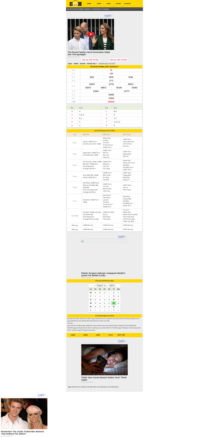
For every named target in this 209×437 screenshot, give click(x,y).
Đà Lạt (105, 214)
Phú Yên (126, 146)
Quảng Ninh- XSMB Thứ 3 (91, 153)
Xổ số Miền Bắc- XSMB (90, 155)
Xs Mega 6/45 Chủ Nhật (91, 219)
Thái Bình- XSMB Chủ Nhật (92, 212)
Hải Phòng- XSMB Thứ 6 (91, 183)
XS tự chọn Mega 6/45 (90, 190)
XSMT (109, 3)
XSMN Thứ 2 (107, 147)
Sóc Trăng (106, 169)
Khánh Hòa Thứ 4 (129, 163)
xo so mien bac (102, 387)
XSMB (89, 3)
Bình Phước (107, 195)
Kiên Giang (106, 217)
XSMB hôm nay (88, 225)
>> (107, 285)
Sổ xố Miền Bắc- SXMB (90, 175)
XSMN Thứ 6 (107, 184)
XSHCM (82, 64)
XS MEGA (127, 3)
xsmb (83, 387)
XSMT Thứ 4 (127, 170)
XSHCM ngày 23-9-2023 (107, 64)
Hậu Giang (106, 197)
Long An (105, 200)
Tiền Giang (106, 219)
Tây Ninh (106, 180)
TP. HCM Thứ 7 (108, 204)
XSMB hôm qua (88, 229)
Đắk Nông (126, 196)
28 (91, 292)
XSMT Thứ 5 (127, 173)
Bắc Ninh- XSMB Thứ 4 (90, 164)
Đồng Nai (106, 164)
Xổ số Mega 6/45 (88, 166)
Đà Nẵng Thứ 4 (128, 167)
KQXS (70, 64)
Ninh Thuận (127, 190)
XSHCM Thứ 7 (92, 64)
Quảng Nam (127, 154)
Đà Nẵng (126, 165)
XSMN (99, 3)
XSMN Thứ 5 (107, 173)
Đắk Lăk (126, 156)
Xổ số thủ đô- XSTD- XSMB (92, 144)
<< (95, 285)
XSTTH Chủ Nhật (128, 219)
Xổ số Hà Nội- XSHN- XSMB (92, 162)
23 (114, 303)
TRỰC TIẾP (121, 335)
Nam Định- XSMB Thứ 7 (91, 200)
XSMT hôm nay (128, 225)
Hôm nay (75, 225)
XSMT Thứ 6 (127, 185)
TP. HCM (106, 143)
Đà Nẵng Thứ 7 (128, 203)
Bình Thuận (107, 175)
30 (114, 306)
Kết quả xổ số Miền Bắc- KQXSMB (91, 186)
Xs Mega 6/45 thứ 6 (89, 192)
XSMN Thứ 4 (107, 162)
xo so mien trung (112, 387)
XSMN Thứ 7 (107, 207)
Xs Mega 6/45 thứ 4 (89, 169)
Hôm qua (75, 229)
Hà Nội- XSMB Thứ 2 (90, 142)
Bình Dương (107, 189)
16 (114, 299)
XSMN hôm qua (108, 229)
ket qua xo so (76, 387)
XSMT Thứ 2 (127, 139)
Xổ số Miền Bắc (88, 214)
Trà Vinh (106, 186)
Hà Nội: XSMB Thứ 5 (90, 177)
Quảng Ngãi (127, 199)
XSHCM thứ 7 (114, 67)
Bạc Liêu (106, 155)
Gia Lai (125, 187)
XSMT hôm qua (128, 229)
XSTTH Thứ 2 (127, 144)
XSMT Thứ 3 (127, 152)
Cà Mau (105, 140)
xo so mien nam (91, 387)
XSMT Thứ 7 (127, 206)
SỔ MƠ (118, 3)
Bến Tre (105, 153)
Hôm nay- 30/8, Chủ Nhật (118, 60)
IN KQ (111, 335)
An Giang (106, 177)
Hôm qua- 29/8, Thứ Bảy (90, 60)
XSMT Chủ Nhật (128, 221)
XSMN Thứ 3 (107, 150)
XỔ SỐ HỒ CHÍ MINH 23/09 (99, 67)
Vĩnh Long (106, 191)
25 (91, 306)
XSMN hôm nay (108, 225)
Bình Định (126, 177)
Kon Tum (126, 210)
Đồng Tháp (106, 138)
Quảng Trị (126, 180)
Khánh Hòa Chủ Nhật (130, 214)
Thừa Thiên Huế (128, 142)
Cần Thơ (106, 166)
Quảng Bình (127, 175)
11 (90, 299)
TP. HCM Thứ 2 (108, 145)
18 (91, 303)
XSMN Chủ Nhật (108, 212)
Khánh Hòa (127, 160)
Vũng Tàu (106, 157)
